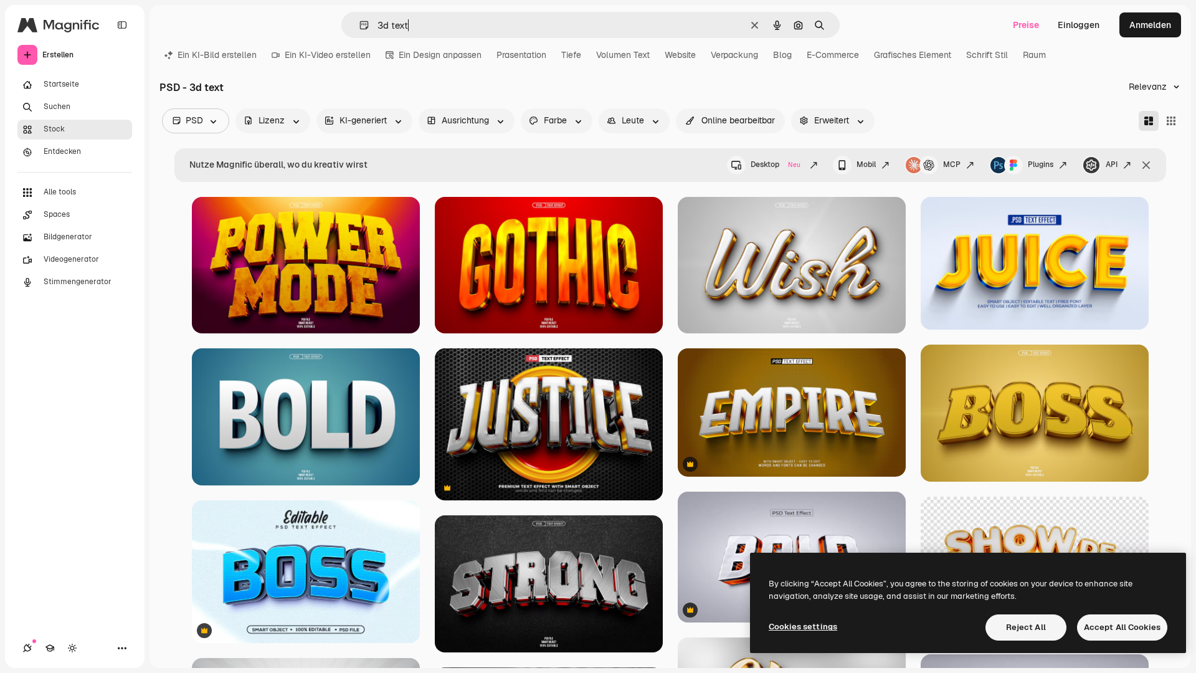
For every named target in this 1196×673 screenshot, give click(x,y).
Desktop (775, 164)
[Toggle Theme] (72, 648)
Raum (1034, 54)
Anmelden (1150, 25)
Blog (782, 54)
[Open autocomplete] (359, 25)
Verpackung (734, 54)
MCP (952, 164)
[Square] (1171, 121)
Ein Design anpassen (440, 54)
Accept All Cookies (1122, 627)
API (1112, 164)
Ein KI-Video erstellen (328, 54)
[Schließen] (1146, 165)
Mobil (866, 164)
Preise (1026, 25)
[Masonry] (1149, 121)
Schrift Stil (987, 54)
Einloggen (1078, 25)
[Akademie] (50, 648)
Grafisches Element (912, 54)
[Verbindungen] (27, 648)
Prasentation (521, 54)
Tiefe (571, 54)
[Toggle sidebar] (122, 25)
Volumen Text (623, 54)
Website (680, 54)
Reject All (1026, 627)
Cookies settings (803, 626)
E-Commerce (833, 54)
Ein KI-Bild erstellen (217, 54)
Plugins (1040, 164)
